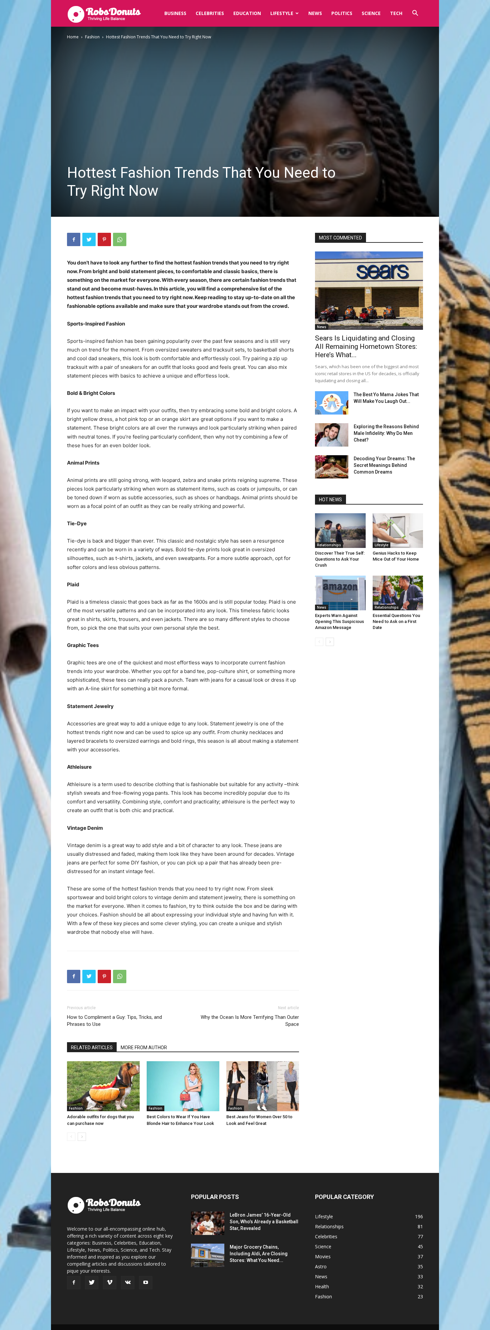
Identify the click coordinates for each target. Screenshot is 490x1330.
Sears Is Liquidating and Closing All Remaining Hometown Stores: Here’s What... (366, 346)
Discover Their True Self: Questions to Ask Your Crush (340, 559)
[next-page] (82, 1137)
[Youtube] (145, 1282)
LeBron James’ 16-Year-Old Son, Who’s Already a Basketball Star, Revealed (264, 1221)
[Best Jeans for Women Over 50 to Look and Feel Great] (262, 1086)
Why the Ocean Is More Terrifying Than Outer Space (250, 1020)
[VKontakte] (127, 1282)
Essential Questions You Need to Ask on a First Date (396, 621)
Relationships (329, 545)
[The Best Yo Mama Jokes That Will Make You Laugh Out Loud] (331, 403)
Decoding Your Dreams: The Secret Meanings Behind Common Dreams (384, 465)
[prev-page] (71, 1137)
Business (175, 13)
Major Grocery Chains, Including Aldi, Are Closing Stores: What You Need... (259, 1253)
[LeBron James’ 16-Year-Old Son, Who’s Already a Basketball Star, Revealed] (207, 1223)
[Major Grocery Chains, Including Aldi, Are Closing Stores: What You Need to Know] (207, 1255)
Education (247, 13)
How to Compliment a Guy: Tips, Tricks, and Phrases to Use (114, 1020)
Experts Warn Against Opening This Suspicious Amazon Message (339, 621)
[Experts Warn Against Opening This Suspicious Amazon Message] (340, 593)
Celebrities (210, 13)
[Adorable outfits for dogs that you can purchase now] (103, 1086)
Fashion (92, 37)
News (315, 13)
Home (73, 37)
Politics (341, 13)
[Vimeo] (109, 1282)
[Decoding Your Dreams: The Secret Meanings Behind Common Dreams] (331, 467)
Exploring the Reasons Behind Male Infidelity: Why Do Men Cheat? (386, 433)
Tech (396, 13)
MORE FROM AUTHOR (144, 1047)
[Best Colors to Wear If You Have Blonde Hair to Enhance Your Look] (183, 1086)
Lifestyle (281, 13)
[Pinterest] (104, 239)
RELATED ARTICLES (92, 1047)
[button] (415, 14)
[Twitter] (89, 239)
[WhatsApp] (119, 239)
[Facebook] (73, 239)
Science (371, 13)
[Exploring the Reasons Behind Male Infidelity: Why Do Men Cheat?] (331, 435)
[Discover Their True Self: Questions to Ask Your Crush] (340, 530)
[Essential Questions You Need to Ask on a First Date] (398, 593)
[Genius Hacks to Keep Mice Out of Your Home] (398, 530)
